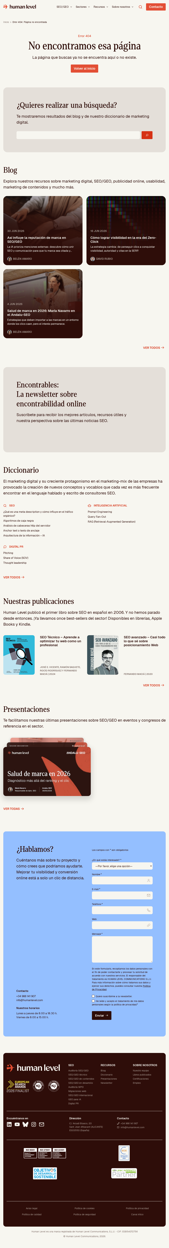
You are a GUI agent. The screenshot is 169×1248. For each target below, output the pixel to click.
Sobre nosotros (121, 7)
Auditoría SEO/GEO (78, 1070)
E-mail (96, 889)
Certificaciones (141, 1078)
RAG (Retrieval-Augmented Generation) (111, 521)
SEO (71, 1065)
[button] (71, 7)
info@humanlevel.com (29, 1000)
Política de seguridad (84, 1214)
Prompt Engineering (100, 512)
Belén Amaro (22, 259)
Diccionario (107, 1074)
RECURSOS (108, 1065)
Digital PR (73, 1103)
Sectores (81, 7)
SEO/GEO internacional (80, 1095)
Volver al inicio (84, 68)
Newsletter (106, 1082)
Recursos (99, 7)
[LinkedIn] (9, 1125)
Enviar (99, 1015)
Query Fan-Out (97, 516)
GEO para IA (74, 1099)
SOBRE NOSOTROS (145, 1065)
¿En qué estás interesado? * (106, 860)
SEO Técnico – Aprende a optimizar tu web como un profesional (60, 641)
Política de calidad (31, 1214)
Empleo (137, 1082)
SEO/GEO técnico (77, 1074)
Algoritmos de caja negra (18, 520)
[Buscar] (147, 135)
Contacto (156, 7)
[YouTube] (17, 1125)
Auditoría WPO (76, 1087)
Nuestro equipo (141, 1070)
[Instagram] (33, 1125)
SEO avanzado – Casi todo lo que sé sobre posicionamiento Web (144, 641)
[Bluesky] (25, 1125)
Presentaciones (109, 1078)
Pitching (8, 553)
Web (94, 919)
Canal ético (137, 1214)
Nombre (97, 874)
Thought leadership (15, 563)
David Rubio (104, 259)
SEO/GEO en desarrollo (80, 1082)
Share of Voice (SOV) (15, 558)
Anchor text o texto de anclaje (21, 530)
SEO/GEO (63, 7)
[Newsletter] (41, 1125)
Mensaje (97, 933)
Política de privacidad (137, 1208)
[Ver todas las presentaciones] (47, 769)
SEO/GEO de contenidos (81, 1078)
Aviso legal (31, 1208)
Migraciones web (77, 1091)
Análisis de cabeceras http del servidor (27, 525)
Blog (103, 1070)
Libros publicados (142, 1074)
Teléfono (97, 904)
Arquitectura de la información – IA (24, 535)
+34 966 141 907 (26, 996)
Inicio (6, 22)
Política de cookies (84, 1208)
